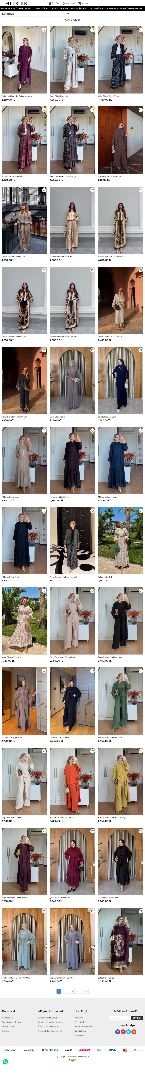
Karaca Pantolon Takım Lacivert (63, 336)
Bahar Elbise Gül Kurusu (11, 657)
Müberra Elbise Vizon (10, 497)
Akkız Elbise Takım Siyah (108, 96)
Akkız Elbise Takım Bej (59, 96)
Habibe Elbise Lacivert (59, 737)
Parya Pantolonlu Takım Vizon (62, 657)
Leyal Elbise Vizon (57, 417)
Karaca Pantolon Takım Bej (61, 256)
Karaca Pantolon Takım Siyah (13, 336)
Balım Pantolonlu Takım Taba (110, 176)
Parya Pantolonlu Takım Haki (110, 737)
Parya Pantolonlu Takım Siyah (110, 657)
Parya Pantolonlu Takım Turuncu (63, 817)
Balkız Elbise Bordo (106, 978)
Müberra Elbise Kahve (59, 497)
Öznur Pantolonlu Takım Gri (110, 336)
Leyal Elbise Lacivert (107, 417)
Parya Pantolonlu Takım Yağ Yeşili (112, 817)
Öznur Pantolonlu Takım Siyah (14, 417)
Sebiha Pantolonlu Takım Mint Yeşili (16, 978)
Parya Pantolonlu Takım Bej (12, 817)
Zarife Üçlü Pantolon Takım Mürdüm (16, 96)
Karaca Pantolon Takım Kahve (111, 256)
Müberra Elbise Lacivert (108, 497)
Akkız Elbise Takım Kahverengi (63, 176)
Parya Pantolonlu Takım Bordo (14, 897)
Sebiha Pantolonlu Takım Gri (62, 978)
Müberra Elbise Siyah (10, 577)
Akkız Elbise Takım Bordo (12, 176)
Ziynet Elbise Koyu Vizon (12, 737)
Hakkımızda (80, 1035)
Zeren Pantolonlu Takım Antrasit (63, 577)
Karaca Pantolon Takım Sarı (13, 256)
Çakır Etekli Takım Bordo (60, 897)
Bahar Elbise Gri (105, 577)
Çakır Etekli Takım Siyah (108, 897)
